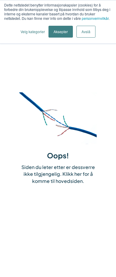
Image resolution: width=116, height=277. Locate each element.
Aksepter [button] (61, 31)
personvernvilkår (95, 18)
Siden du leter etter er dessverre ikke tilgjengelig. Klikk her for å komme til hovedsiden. (58, 174)
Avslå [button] (85, 31)
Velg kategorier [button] (33, 31)
